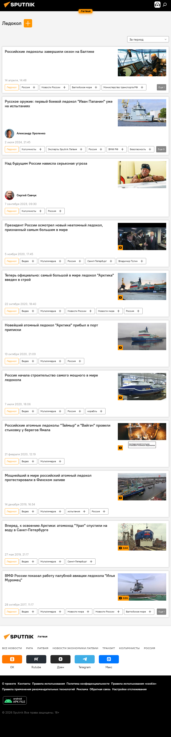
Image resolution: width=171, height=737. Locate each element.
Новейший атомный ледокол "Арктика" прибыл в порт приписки (51, 327)
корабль (92, 411)
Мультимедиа (48, 261)
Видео (25, 261)
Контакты (24, 683)
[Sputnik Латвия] (20, 8)
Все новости (12, 648)
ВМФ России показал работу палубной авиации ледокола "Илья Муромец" (60, 578)
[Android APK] (15, 701)
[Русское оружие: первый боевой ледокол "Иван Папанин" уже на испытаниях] (142, 112)
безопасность (138, 149)
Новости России (50, 87)
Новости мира (106, 310)
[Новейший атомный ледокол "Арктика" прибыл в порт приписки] (142, 336)
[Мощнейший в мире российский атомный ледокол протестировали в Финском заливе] (142, 486)
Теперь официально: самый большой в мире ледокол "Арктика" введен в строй (59, 277)
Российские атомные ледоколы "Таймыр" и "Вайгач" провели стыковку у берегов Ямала (57, 427)
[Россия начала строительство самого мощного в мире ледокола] (142, 386)
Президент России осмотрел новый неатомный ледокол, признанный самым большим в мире (54, 227)
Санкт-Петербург (97, 261)
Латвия (42, 648)
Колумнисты (29, 149)
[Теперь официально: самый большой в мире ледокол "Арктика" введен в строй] (142, 286)
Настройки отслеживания (129, 689)
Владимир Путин (128, 261)
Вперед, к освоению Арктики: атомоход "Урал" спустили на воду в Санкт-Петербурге (56, 527)
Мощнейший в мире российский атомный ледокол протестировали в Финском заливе (48, 477)
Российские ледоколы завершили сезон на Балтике (49, 51)
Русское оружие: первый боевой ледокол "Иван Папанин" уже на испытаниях (59, 103)
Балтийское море (82, 87)
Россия (26, 87)
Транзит (108, 648)
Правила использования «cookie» (133, 683)
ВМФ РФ (113, 149)
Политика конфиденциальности (88, 683)
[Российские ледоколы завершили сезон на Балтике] (142, 62)
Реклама (82, 689)
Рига (29, 648)
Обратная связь (100, 689)
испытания (74, 511)
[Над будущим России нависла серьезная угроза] (142, 174)
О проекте (9, 683)
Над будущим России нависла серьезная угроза (46, 163)
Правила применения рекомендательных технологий (38, 689)
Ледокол (11, 23)
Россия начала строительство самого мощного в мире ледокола (51, 377)
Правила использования (48, 683)
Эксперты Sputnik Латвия (62, 149)
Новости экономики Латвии (75, 648)
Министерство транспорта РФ (120, 87)
